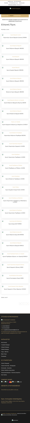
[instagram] (6, 392)
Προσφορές (3, 356)
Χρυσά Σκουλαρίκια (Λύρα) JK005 (15, 278)
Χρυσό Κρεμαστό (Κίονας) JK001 (15, 267)
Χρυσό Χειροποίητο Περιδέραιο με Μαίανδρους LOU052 (15, 201)
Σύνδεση (6, 3)
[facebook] (2, 392)
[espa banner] (15, 420)
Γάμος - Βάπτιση (4, 351)
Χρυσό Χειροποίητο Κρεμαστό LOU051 (15, 146)
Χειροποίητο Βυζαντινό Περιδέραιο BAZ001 (15, 135)
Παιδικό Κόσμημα (5, 349)
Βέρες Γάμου (4, 354)
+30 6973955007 (6, 326)
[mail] (14, 392)
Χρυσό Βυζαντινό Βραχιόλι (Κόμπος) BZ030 (15, 102)
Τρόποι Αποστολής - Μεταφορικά (8, 365)
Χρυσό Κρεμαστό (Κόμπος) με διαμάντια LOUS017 (15, 124)
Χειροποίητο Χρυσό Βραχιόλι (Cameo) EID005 (15, 37)
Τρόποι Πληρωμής (5, 363)
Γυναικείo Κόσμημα (5, 344)
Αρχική (11, 15)
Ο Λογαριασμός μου (13, 3)
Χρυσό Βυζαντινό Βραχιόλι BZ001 (15, 113)
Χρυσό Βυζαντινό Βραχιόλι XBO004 (15, 81)
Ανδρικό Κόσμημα (5, 347)
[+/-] (10, 29)
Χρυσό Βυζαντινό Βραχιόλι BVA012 (15, 245)
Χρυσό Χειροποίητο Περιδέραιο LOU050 (15, 157)
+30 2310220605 (17, 1)
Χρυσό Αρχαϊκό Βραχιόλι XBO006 (15, 70)
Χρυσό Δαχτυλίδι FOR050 (15, 223)
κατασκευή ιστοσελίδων (21, 413)
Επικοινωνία (21, 3)
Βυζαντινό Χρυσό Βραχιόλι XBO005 (15, 92)
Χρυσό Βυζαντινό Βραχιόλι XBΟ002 (15, 48)
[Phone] (10, 392)
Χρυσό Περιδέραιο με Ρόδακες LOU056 (15, 168)
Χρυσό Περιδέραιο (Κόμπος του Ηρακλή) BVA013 (15, 256)
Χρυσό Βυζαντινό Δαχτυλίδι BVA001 (15, 234)
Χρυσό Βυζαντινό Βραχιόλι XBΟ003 (15, 59)
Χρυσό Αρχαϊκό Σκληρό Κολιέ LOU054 (15, 189)
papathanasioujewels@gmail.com (11, 329)
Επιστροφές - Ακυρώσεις (6, 368)
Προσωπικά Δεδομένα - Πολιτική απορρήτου (10, 372)
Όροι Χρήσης (4, 374)
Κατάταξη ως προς (5, 29)
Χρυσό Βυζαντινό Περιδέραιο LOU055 (15, 179)
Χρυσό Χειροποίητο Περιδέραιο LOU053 (15, 213)
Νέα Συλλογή (4, 342)
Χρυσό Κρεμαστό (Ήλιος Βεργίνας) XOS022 (15, 289)
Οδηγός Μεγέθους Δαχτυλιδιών (8, 370)
